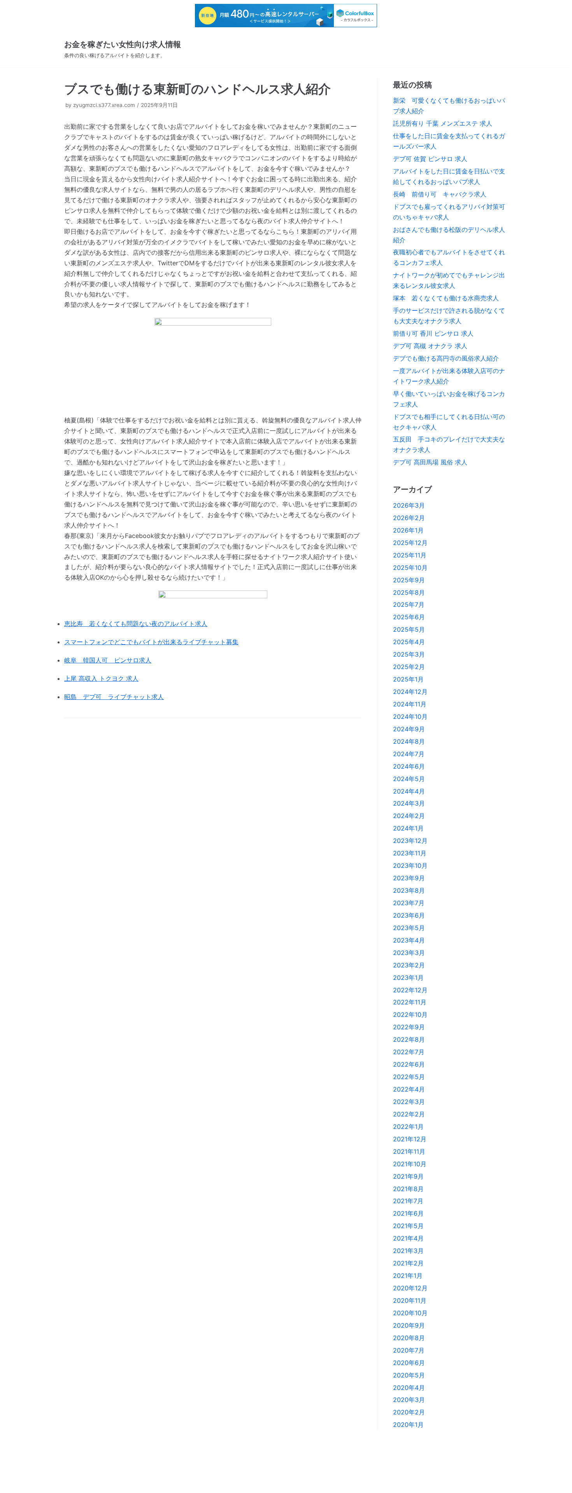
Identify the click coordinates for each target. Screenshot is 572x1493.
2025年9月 (409, 580)
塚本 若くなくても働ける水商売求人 (446, 298)
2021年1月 (408, 1275)
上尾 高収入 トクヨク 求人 (101, 678)
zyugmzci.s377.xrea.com (104, 105)
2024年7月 (409, 754)
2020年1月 (408, 1424)
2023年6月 (409, 915)
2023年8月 (409, 890)
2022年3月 (409, 1102)
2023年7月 (409, 903)
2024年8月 (409, 741)
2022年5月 (409, 1077)
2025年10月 (410, 567)
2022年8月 (409, 1039)
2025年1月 (408, 679)
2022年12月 (410, 990)
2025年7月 (409, 604)
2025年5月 (409, 629)
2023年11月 (409, 853)
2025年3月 (409, 654)
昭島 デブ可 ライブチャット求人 (114, 697)
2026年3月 (409, 505)
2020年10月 (410, 1313)
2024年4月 (409, 791)
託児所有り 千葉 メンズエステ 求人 (442, 123)
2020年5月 (409, 1375)
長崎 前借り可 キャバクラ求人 (439, 194)
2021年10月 (409, 1164)
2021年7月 (408, 1201)
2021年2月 (408, 1263)
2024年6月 (409, 766)
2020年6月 (409, 1363)
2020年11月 (409, 1300)
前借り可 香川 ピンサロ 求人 (433, 333)
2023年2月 (409, 965)
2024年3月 (409, 803)
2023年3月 (409, 953)
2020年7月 (409, 1350)
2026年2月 (409, 518)
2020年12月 (410, 1288)
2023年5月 (409, 928)
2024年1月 (408, 828)
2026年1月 (408, 530)
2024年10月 (410, 716)
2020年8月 (409, 1338)
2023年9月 (409, 878)
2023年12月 (410, 841)
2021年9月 (408, 1176)
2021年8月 (408, 1189)
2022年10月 (410, 1014)
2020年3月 (409, 1400)
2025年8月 (409, 592)
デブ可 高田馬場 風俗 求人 (430, 462)
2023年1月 (408, 977)
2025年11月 (409, 555)
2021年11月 (409, 1151)
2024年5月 (409, 779)
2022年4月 (409, 1089)
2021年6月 (408, 1213)
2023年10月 (410, 865)
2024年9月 (409, 729)
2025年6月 (409, 617)
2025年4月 (409, 642)
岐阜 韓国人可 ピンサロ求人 (107, 660)
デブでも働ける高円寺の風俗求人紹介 (446, 358)
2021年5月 (408, 1226)
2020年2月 (409, 1412)
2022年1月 (408, 1126)
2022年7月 (409, 1052)
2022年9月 (409, 1027)
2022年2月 (409, 1114)
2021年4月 (408, 1238)
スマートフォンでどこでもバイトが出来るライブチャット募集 (151, 642)
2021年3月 (408, 1251)
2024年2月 (409, 816)
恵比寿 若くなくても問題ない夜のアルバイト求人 (135, 623)
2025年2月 (409, 667)
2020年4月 (409, 1387)
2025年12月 (410, 543)
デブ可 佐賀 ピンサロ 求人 (430, 159)
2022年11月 (409, 1002)
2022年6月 (409, 1064)
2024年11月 (409, 704)
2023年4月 (409, 940)
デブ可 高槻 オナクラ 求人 (430, 346)
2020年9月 (409, 1325)
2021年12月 (409, 1139)
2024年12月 (410, 692)
